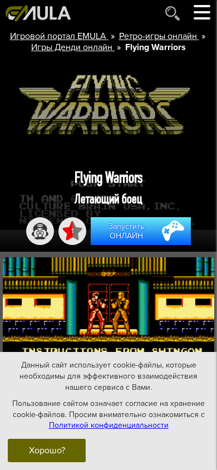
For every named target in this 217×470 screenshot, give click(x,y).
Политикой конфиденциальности (109, 425)
